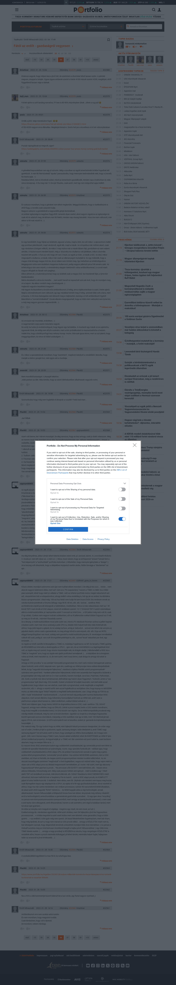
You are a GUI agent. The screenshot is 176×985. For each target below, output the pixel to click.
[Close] (135, 446)
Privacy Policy (104, 539)
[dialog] (88, 492)
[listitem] (88, 483)
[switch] (122, 489)
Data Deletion (72, 539)
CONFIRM (68, 529)
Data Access (88, 539)
